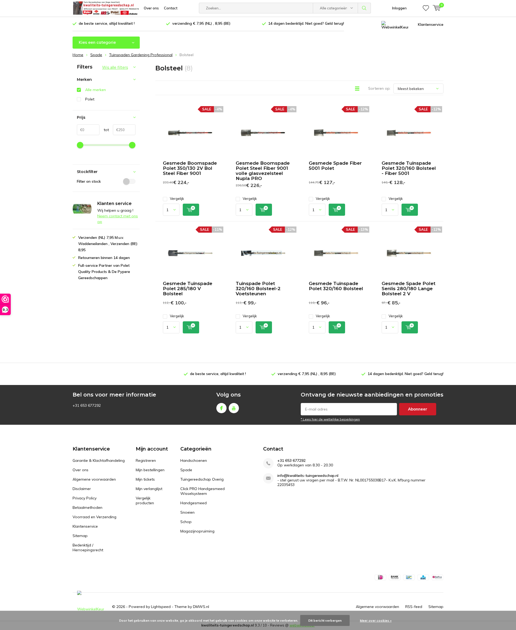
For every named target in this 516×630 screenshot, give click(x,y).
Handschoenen (193, 460)
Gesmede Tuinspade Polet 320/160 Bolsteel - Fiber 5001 (409, 168)
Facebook (221, 408)
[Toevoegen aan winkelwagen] (191, 210)
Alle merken (95, 89)
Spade (186, 469)
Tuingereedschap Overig (202, 479)
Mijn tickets (145, 479)
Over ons (151, 8)
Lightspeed (161, 606)
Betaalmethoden (87, 507)
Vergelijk (177, 198)
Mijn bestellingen (150, 469)
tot (104, 129)
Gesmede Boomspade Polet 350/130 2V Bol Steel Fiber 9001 (190, 168)
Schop (186, 521)
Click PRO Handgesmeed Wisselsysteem (202, 491)
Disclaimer (82, 488)
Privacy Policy (84, 498)
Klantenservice (430, 24)
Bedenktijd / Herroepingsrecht (88, 547)
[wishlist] (426, 8)
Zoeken (364, 8)
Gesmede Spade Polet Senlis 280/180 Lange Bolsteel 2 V (408, 288)
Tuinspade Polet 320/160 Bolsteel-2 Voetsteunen (258, 288)
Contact (170, 8)
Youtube (234, 408)
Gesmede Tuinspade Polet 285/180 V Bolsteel (187, 288)
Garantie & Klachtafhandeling (99, 460)
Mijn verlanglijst (149, 488)
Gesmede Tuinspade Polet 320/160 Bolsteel (336, 286)
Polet (89, 99)
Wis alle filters (115, 67)
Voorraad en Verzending (94, 516)
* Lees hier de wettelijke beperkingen (330, 419)
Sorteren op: (379, 88)
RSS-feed (413, 606)
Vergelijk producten (145, 500)
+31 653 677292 (291, 460)
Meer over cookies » (376, 620)
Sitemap (80, 535)
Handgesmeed (193, 503)
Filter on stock (89, 181)
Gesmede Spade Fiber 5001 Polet (335, 165)
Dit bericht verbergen (325, 620)
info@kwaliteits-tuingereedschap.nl (307, 475)
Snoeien (187, 512)
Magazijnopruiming (197, 531)
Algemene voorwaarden (94, 479)
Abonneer (417, 409)
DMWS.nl (201, 606)
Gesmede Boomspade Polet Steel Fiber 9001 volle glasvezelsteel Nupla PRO (263, 170)
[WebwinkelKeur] (394, 24)
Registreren (146, 460)
